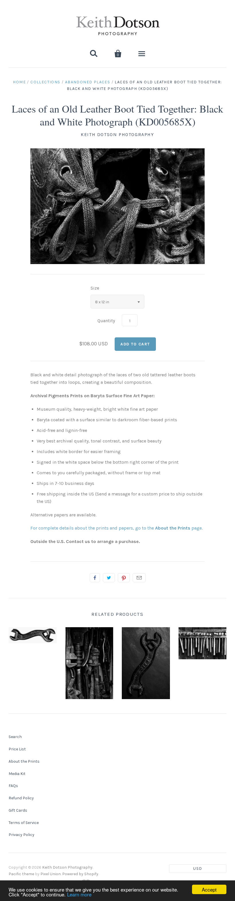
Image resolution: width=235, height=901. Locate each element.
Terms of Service (24, 822)
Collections (45, 82)
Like (95, 577)
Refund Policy (21, 798)
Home (19, 82)
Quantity (106, 320)
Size (95, 288)
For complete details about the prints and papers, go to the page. (116, 528)
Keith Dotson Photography (117, 134)
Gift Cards (18, 810)
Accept (209, 889)
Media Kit (17, 773)
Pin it (124, 577)
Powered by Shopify (80, 874)
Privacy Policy (21, 834)
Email (139, 577)
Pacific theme (21, 874)
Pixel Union (50, 874)
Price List (17, 749)
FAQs (13, 785)
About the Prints (24, 761)
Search (15, 736)
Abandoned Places (87, 82)
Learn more (79, 894)
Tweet (109, 577)
